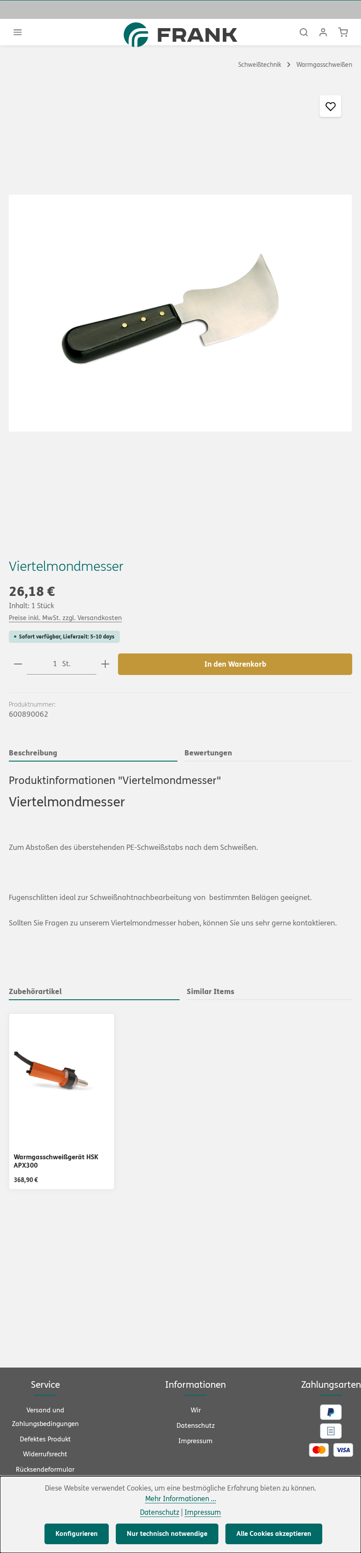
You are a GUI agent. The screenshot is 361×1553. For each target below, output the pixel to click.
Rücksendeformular (45, 1469)
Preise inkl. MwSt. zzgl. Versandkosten (65, 618)
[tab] (93, 753)
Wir (196, 1410)
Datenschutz (196, 1426)
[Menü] (17, 32)
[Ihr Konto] (323, 32)
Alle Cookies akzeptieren (273, 1534)
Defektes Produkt (45, 1439)
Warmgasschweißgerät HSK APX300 (56, 1161)
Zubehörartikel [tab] (35, 991)
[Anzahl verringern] (18, 664)
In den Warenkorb (235, 664)
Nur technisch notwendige (167, 1534)
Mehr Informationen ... (180, 1499)
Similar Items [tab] (210, 991)
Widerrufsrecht (45, 1454)
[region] (180, 313)
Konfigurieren (76, 1534)
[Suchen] (304, 32)
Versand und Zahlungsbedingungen (45, 1417)
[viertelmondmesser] (180, 313)
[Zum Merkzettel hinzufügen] (330, 106)
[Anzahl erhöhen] (105, 664)
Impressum (195, 1441)
